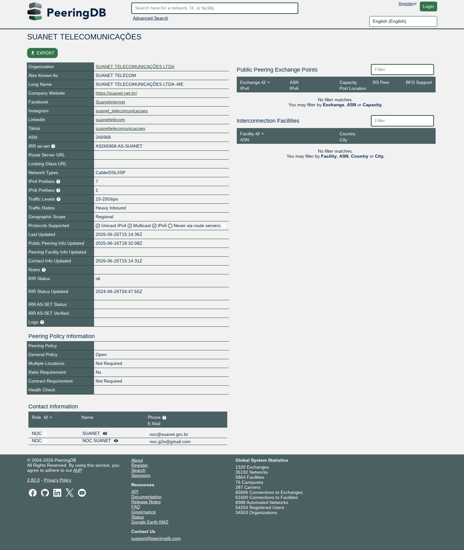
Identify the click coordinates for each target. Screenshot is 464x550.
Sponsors (140, 475)
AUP (77, 470)
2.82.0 (33, 480)
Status (137, 516)
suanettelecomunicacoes (120, 128)
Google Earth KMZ (150, 521)
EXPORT (42, 53)
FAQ (135, 506)
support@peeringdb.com (156, 538)
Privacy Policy (57, 480)
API (134, 491)
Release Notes (146, 501)
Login (428, 6)
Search (138, 470)
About (137, 460)
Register (406, 4)
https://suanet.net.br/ (116, 93)
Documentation (146, 496)
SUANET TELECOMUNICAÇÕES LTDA (135, 66)
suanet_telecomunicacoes (122, 110)
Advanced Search (150, 17)
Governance (143, 511)
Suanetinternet (110, 101)
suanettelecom (110, 119)
